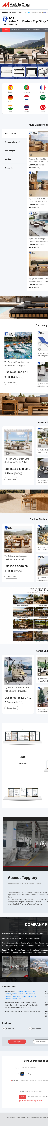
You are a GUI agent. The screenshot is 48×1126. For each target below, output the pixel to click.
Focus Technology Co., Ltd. (28, 1117)
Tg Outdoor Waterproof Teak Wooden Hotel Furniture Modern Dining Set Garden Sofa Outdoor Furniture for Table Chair (16, 557)
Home (6, 30)
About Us (26, 30)
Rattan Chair (16, 998)
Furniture (8, 996)
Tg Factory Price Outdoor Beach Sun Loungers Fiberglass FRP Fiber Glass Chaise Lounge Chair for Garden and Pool (17, 364)
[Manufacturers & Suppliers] (16, 4)
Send (22, 1097)
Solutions (36, 30)
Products (17, 30)
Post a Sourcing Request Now (30, 1101)
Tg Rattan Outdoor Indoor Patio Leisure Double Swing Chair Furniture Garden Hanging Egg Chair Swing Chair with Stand (17, 689)
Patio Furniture (29, 994)
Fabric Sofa (16, 996)
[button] (41, 52)
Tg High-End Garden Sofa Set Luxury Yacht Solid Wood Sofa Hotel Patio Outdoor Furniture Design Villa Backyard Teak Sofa (16, 460)
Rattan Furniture (17, 994)
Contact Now (11, 383)
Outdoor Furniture (22, 991)
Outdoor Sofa (25, 996)
